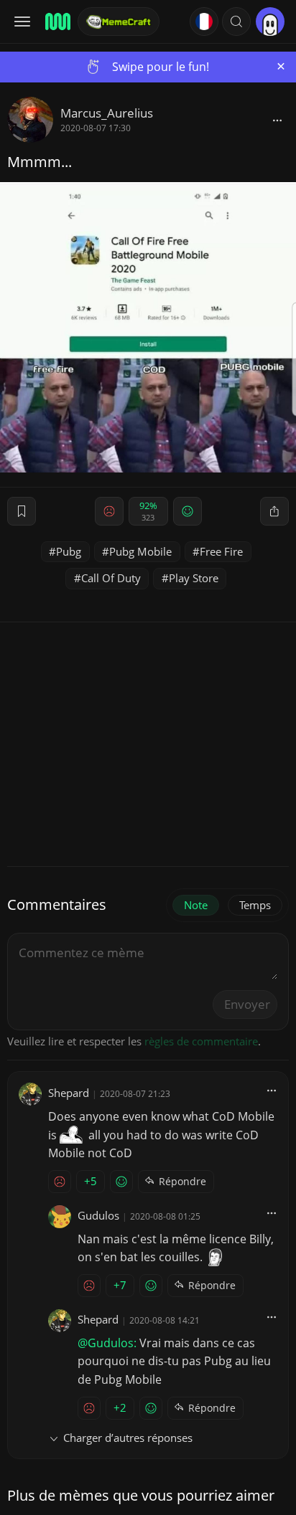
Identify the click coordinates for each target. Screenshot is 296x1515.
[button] (236, 21)
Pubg (68, 551)
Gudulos (98, 1215)
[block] (277, 119)
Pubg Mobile (140, 551)
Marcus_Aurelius (106, 113)
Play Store (193, 578)
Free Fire (221, 551)
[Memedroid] (56, 21)
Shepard (68, 1093)
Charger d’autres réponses (128, 1437)
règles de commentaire (201, 1041)
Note (196, 905)
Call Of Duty (111, 578)
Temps (255, 905)
